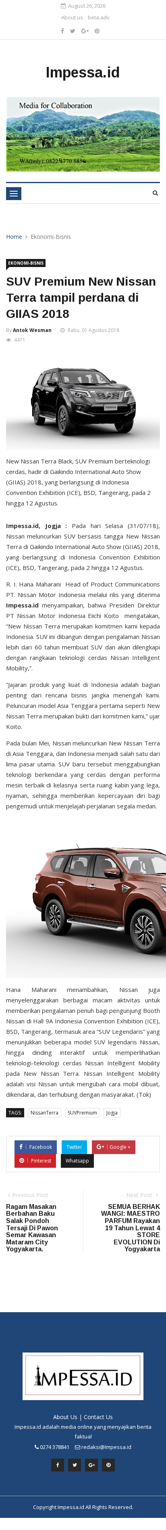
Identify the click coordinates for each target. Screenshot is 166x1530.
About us (72, 17)
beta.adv (99, 17)
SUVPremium (82, 1112)
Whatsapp (77, 1160)
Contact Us (98, 1417)
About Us (65, 1417)
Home (14, 236)
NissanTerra (44, 1112)
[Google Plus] (85, 31)
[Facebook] (62, 31)
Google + (120, 1147)
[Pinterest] (97, 31)
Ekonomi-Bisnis (26, 263)
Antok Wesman (32, 330)
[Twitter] (72, 31)
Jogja (112, 1112)
